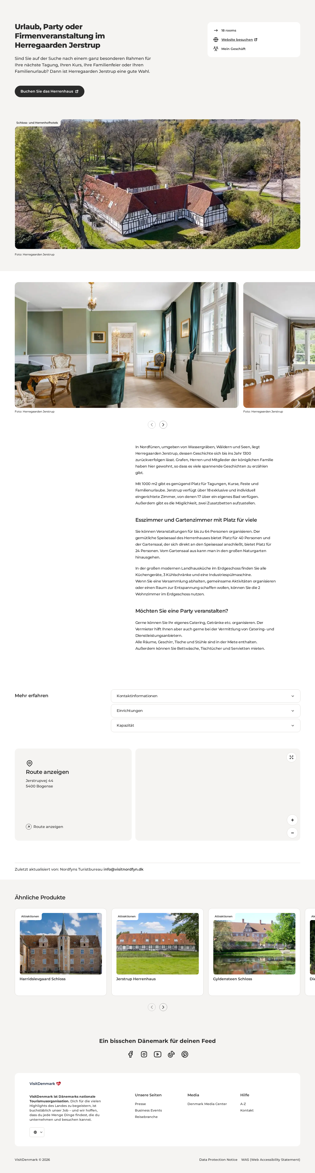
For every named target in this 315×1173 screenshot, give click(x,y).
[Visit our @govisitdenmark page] (171, 1054)
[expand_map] (291, 757)
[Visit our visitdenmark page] (158, 1054)
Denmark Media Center (207, 1104)
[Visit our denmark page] (130, 1054)
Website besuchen (237, 40)
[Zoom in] (292, 819)
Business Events (148, 1110)
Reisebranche (146, 1117)
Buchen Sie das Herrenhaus (47, 91)
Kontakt (247, 1110)
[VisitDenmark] (45, 1083)
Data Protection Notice (218, 1160)
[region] (217, 795)
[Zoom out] (292, 832)
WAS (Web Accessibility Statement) (270, 1160)
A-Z (243, 1104)
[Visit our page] (144, 1054)
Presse (140, 1104)
